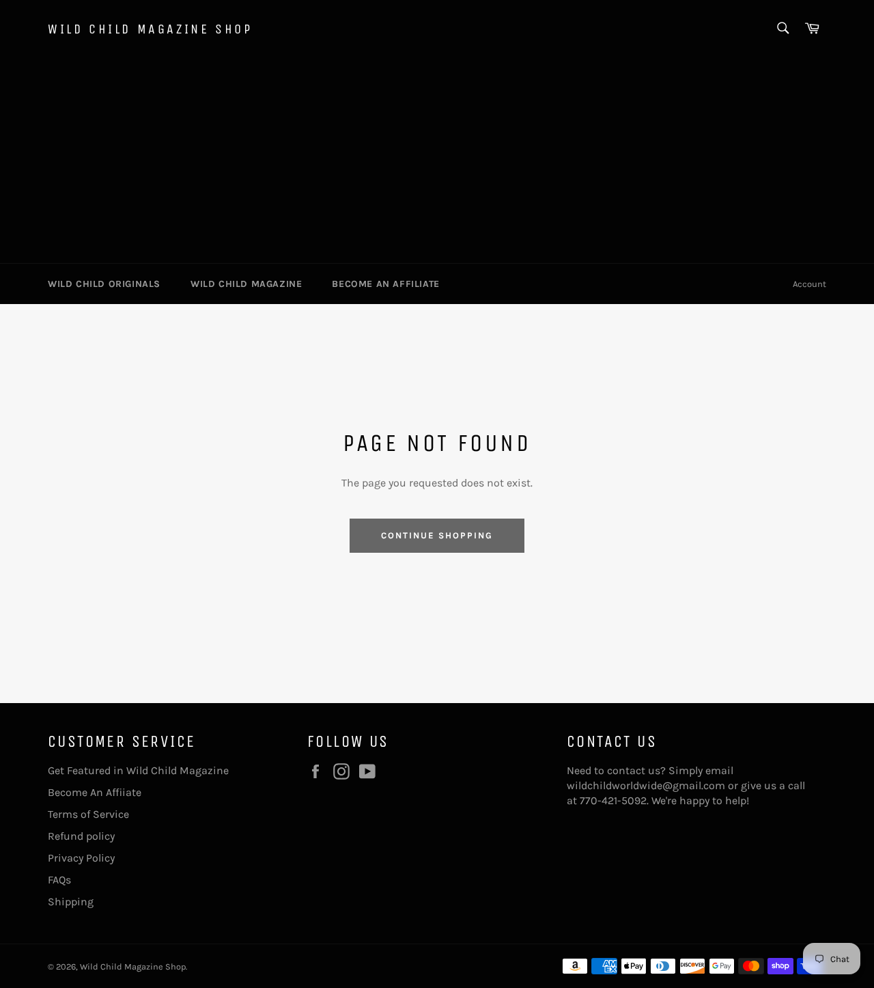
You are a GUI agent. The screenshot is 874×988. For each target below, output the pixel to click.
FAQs (59, 879)
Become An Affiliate (385, 284)
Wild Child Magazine (246, 284)
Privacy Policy (81, 857)
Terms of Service (88, 814)
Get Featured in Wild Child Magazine (138, 770)
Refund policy (81, 835)
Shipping (71, 901)
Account (809, 284)
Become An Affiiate (94, 792)
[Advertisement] (437, 160)
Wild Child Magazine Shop (150, 29)
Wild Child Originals (104, 284)
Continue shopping (436, 535)
